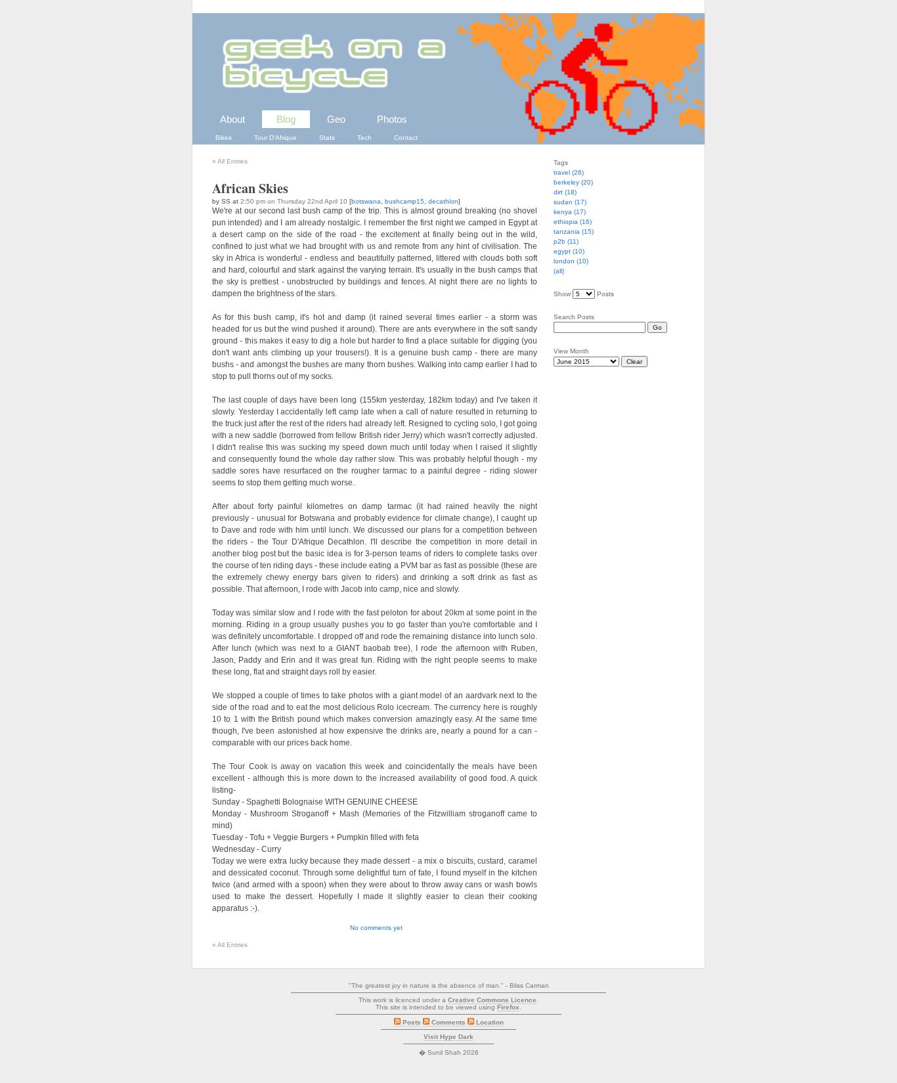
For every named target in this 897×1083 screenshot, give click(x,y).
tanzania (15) (574, 231)
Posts (411, 1022)
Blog (285, 119)
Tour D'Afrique (275, 137)
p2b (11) (566, 241)
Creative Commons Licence (492, 1000)
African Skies (250, 188)
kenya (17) (570, 211)
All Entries (230, 161)
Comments (447, 1022)
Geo (336, 119)
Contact (406, 137)
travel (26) (569, 172)
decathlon (443, 201)
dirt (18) (565, 192)
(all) (559, 271)
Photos (392, 119)
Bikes (223, 137)
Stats (327, 137)
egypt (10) (569, 251)
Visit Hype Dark (448, 1036)
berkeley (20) (573, 182)
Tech (364, 137)
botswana (366, 201)
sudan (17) (570, 202)
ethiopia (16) (573, 221)
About (232, 119)
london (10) (571, 261)
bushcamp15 (404, 201)
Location (489, 1022)
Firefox (508, 1007)
